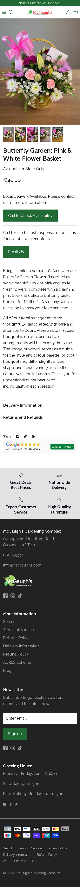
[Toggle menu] (4, 12)
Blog (7, 670)
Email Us (16, 251)
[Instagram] (12, 595)
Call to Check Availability (30, 215)
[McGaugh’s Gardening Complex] (40, 12)
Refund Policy (16, 654)
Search (9, 621)
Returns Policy (16, 638)
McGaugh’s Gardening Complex (37, 873)
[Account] (67, 12)
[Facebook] (5, 595)
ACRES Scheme (17, 662)
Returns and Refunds (23, 417)
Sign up (15, 733)
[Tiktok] (20, 595)
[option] (40, 71)
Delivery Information (22, 405)
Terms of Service (18, 629)
